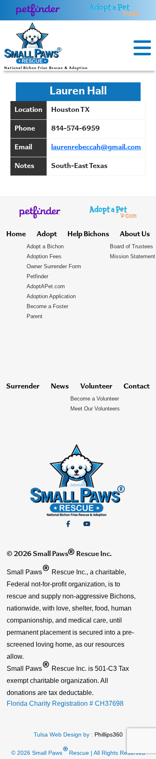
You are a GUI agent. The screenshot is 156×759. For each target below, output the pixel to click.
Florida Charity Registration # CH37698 (65, 703)
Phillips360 (108, 734)
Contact (137, 386)
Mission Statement (132, 256)
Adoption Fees (44, 256)
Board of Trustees (131, 246)
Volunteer (96, 386)
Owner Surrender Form (54, 266)
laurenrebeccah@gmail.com (96, 147)
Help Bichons (88, 234)
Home (16, 234)
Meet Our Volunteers (95, 408)
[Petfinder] (38, 9)
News (60, 386)
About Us (135, 234)
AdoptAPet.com (46, 286)
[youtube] (86, 524)
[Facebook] (68, 524)
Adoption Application (51, 296)
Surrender (23, 386)
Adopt (47, 234)
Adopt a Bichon (45, 246)
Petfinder (37, 276)
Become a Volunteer (94, 399)
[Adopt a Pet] (114, 9)
